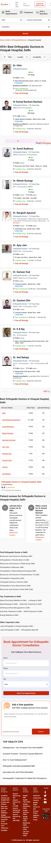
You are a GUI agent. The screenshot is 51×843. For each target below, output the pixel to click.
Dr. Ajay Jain (20, 245)
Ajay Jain (5, 447)
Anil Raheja (6, 474)
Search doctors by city (16, 796)
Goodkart (4, 795)
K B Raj (5, 467)
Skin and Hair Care (4, 807)
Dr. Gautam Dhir (21, 300)
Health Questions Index (26, 806)
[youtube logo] (45, 803)
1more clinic (18, 314)
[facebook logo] (45, 793)
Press (35, 820)
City (4, 679)
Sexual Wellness (4, 812)
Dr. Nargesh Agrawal (24, 212)
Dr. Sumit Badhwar (23, 148)
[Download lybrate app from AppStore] (46, 818)
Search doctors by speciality (16, 810)
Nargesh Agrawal (8, 440)
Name (5, 658)
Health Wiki (25, 796)
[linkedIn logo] (45, 800)
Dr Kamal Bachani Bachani (27, 101)
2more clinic (18, 121)
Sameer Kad (6, 454)
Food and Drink (4, 820)
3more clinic (18, 83)
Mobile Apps (35, 803)
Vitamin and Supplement (5, 799)
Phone (5, 668)
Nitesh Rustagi (7, 433)
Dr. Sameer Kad (21, 271)
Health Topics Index (25, 819)
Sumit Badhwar (8, 427)
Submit (41, 732)
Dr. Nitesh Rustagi (23, 180)
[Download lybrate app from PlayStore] (46, 815)
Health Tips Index (26, 801)
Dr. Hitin (17, 65)
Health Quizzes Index (26, 812)
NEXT (46, 391)
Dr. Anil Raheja (21, 357)
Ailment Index (25, 828)
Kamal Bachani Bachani (11, 420)
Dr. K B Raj (19, 329)
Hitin (4, 413)
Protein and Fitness (5, 803)
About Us (36, 795)
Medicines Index (26, 824)
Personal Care (4, 825)
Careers (36, 800)
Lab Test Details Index (26, 833)
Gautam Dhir (7, 460)
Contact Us (37, 798)
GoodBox (4, 830)
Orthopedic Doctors (19, 40)
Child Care (4, 828)
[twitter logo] (45, 796)
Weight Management (5, 816)
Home (2, 40)
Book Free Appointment (40, 4)
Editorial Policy (36, 816)
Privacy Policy (35, 812)
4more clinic (18, 286)
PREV (5, 391)
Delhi (8, 40)
